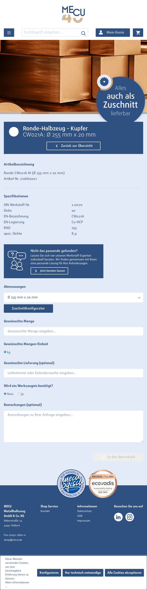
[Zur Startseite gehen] (73, 14)
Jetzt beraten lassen (52, 270)
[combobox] (50, 32)
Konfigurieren (49, 572)
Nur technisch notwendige (83, 572)
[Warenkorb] (138, 32)
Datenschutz (84, 511)
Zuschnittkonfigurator (28, 308)
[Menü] (9, 32)
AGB (79, 516)
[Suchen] (83, 32)
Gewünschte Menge (19, 321)
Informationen (87, 506)
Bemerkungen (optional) (23, 405)
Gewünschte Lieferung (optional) (29, 363)
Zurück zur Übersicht (76, 146)
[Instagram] (129, 517)
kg (8, 352)
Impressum (83, 520)
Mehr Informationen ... (17, 584)
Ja (22, 394)
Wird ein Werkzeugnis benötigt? (28, 386)
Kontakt (45, 511)
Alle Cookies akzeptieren (124, 572)
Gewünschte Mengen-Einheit (26, 344)
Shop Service (49, 506)
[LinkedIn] (118, 517)
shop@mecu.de (13, 540)
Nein (9, 394)
